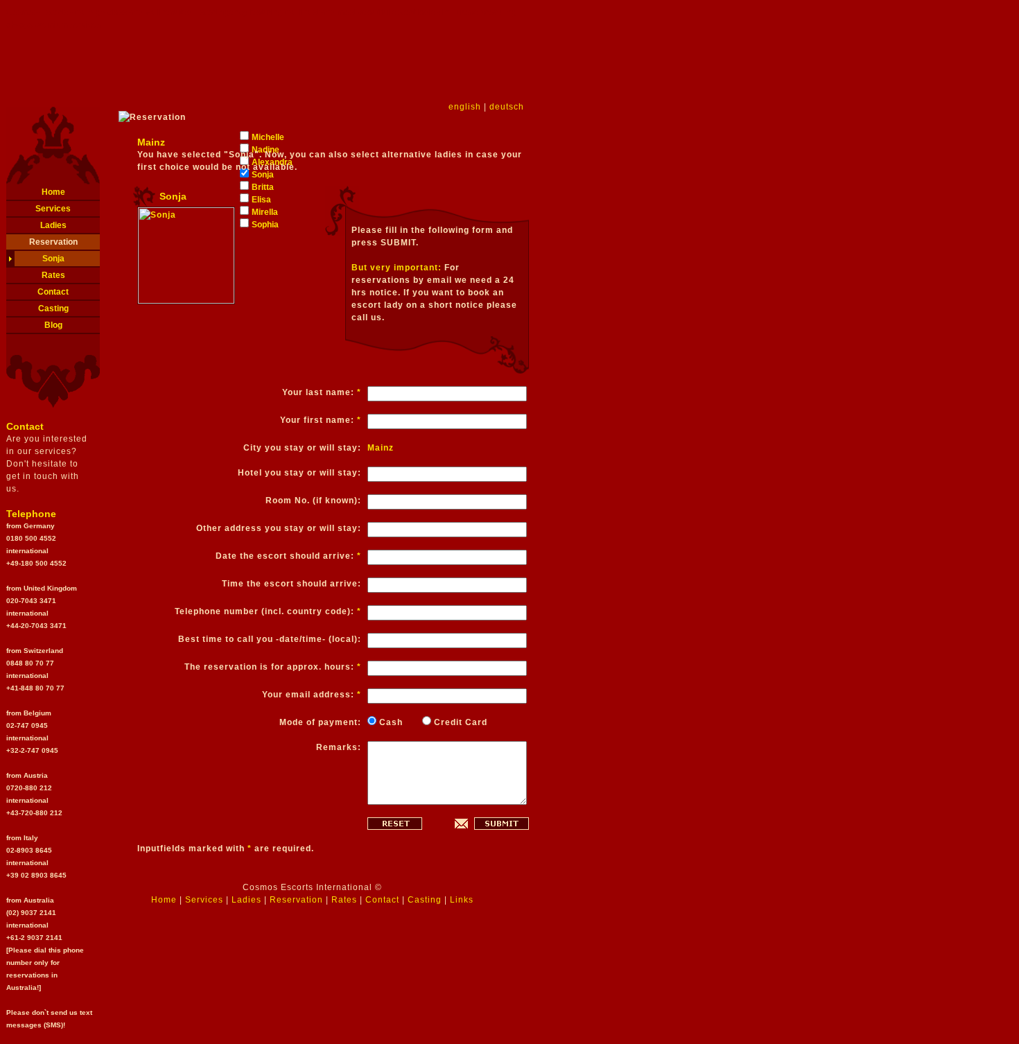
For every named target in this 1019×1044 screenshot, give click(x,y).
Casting (53, 308)
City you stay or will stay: (302, 448)
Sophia (265, 224)
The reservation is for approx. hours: (272, 667)
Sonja (53, 258)
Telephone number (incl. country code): (268, 611)
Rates (53, 275)
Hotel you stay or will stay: (299, 473)
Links (461, 900)
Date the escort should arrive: (288, 556)
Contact (53, 292)
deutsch (506, 107)
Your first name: (320, 420)
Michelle (268, 137)
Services (53, 209)
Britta (263, 187)
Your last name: (321, 392)
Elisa (261, 200)
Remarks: (338, 747)
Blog (53, 325)
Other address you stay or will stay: (278, 528)
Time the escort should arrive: (291, 584)
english (464, 107)
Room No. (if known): (313, 500)
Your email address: (311, 694)
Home (53, 192)
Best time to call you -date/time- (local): (269, 639)
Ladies (53, 225)
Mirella (265, 212)
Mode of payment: (320, 722)
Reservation (53, 242)
